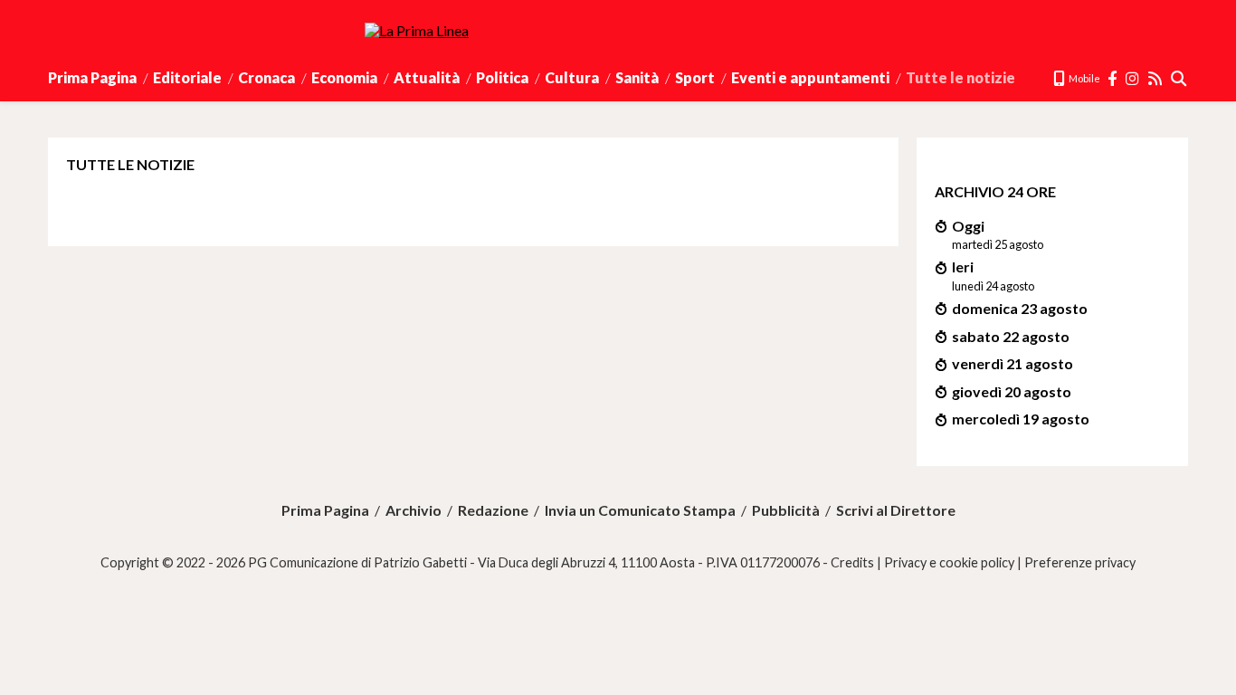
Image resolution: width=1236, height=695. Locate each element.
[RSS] (1156, 78)
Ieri (963, 266)
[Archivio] (1179, 78)
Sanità (637, 77)
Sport (695, 77)
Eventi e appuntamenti (810, 77)
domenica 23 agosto (1020, 308)
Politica (502, 77)
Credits (852, 562)
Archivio (413, 510)
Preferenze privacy (1080, 562)
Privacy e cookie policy (949, 562)
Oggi (968, 225)
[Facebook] (1113, 78)
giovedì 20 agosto (1011, 391)
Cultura (572, 77)
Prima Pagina (92, 77)
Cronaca (266, 77)
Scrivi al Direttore (896, 510)
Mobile (1083, 78)
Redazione (493, 510)
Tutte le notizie (960, 77)
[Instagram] (1133, 78)
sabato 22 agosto (1011, 336)
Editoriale (187, 77)
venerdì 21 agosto (1012, 363)
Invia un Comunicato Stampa (640, 510)
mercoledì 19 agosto (1020, 418)
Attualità (427, 77)
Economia (344, 77)
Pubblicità (786, 510)
